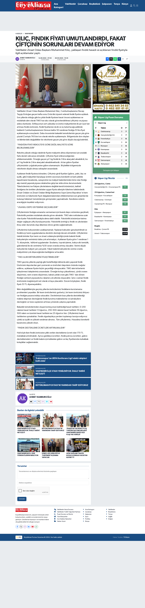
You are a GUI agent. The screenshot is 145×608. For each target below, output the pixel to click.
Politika (87, 519)
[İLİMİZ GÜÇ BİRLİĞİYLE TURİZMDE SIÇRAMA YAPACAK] (53, 445)
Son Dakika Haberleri (64, 519)
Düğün (110, 519)
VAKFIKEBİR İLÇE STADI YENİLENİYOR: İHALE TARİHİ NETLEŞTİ (28, 430)
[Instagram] (43, 402)
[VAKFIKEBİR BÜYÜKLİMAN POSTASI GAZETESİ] (33, 6)
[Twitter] (39, 402)
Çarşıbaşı (82, 4)
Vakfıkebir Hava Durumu (65, 509)
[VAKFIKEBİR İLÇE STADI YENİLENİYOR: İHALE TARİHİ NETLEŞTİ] (28, 420)
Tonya (117, 4)
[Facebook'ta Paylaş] (107, 59)
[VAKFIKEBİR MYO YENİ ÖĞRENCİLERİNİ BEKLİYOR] (28, 445)
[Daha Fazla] (119, 59)
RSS (19, 537)
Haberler (18, 33)
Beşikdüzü (94, 4)
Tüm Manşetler (62, 516)
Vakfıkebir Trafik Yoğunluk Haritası (68, 512)
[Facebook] (35, 402)
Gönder (22, 499)
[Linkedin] (47, 402)
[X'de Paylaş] (111, 59)
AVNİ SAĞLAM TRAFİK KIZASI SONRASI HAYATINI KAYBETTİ (76, 455)
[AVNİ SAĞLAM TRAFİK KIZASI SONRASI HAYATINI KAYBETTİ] (77, 445)
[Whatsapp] (36, 526)
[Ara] (134, 5)
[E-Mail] (31, 402)
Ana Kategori (58, 5)
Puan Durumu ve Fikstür (65, 514)
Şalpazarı (107, 4)
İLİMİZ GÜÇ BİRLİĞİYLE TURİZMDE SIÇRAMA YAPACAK (51, 455)
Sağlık (110, 516)
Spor (86, 516)
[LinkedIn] (28, 526)
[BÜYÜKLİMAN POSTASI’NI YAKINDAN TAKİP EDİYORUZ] (53, 420)
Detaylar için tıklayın (111, 170)
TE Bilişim (126, 537)
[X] (21, 526)
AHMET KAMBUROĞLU (40, 397)
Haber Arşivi (61, 521)
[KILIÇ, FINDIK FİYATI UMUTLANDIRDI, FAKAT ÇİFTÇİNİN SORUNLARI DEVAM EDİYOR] (53, 86)
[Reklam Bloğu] (111, 88)
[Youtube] (51, 402)
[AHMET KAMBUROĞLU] (22, 398)
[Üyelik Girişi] (131, 5)
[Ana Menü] (137, 5)
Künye (125, 4)
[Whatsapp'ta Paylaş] (115, 59)
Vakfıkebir (70, 4)
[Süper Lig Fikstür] (127, 178)
